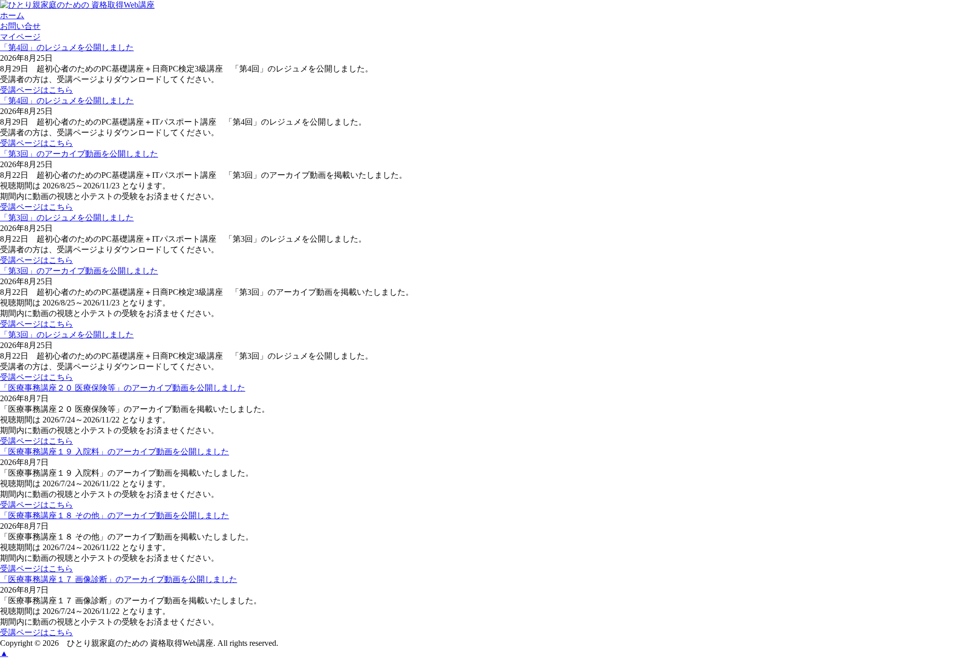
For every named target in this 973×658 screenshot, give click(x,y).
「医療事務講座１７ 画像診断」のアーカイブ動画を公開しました (118, 579)
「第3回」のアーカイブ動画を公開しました (79, 153)
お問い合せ (20, 26)
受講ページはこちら (36, 90)
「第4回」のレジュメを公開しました (67, 47)
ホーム (12, 15)
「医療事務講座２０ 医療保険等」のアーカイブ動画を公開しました (122, 387)
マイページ (20, 36)
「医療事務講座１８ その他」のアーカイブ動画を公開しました (114, 515)
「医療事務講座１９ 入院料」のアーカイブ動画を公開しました (114, 451)
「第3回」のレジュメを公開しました (67, 217)
